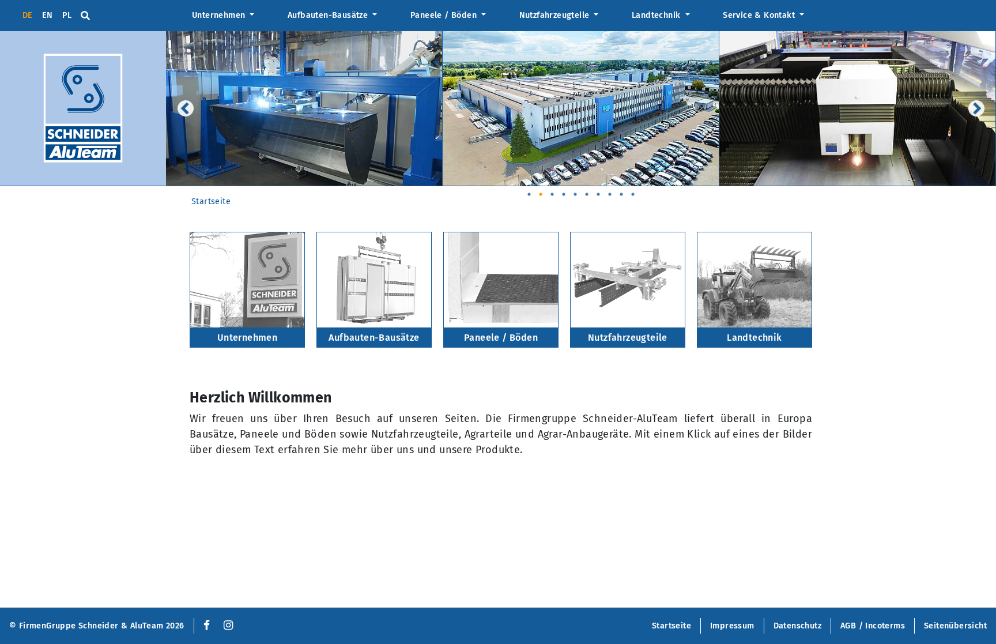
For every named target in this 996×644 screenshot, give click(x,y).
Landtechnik (657, 15)
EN (47, 15)
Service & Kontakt (760, 15)
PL (67, 15)
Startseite (211, 201)
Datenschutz (797, 626)
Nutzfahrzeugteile (555, 15)
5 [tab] (575, 190)
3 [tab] (552, 190)
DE (27, 15)
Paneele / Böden (444, 15)
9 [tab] (621, 190)
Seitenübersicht (955, 626)
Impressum (732, 626)
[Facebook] (204, 626)
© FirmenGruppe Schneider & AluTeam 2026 (96, 626)
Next (976, 108)
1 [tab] (529, 190)
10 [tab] (633, 190)
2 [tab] (540, 190)
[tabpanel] (304, 108)
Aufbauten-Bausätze (329, 15)
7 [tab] (598, 190)
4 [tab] (563, 190)
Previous (186, 108)
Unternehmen (220, 15)
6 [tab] (587, 190)
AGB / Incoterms (872, 626)
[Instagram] (228, 626)
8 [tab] (610, 190)
